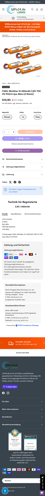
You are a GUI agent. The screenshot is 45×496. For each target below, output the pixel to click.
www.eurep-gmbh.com (20, 320)
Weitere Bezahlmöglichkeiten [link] (23, 144)
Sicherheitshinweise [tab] (33, 214)
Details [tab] (5, 214)
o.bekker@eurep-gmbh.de (19, 318)
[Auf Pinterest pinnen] (19, 182)
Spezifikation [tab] (16, 214)
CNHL (4, 83)
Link (26, 463)
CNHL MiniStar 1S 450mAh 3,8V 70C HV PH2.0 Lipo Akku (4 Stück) (21, 36)
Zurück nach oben (22, 353)
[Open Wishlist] (42, 493)
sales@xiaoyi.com (16, 297)
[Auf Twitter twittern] (10, 182)
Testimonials (10, 491)
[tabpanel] (22, 228)
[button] (41, 9)
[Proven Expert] (30, 442)
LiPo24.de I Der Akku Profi (17, 487)
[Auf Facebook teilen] (15, 182)
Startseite (5, 35)
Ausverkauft (30, 132)
